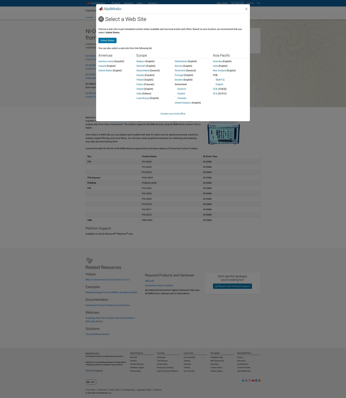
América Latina (106, 61)
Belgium (141, 61)
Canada (102, 66)
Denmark (141, 66)
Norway (179, 66)
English (181, 93)
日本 (215, 89)
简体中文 (220, 79)
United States (105, 70)
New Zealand (219, 70)
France (140, 84)
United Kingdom (183, 102)
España (140, 75)
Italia (139, 93)
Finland (140, 79)
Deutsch (182, 89)
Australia (217, 61)
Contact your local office (173, 113)
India (215, 66)
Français (182, 98)
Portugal (179, 75)
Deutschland (143, 70)
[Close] (246, 8)
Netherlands (181, 61)
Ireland (140, 89)
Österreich (180, 70)
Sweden (179, 79)
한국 (215, 93)
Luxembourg (143, 98)
